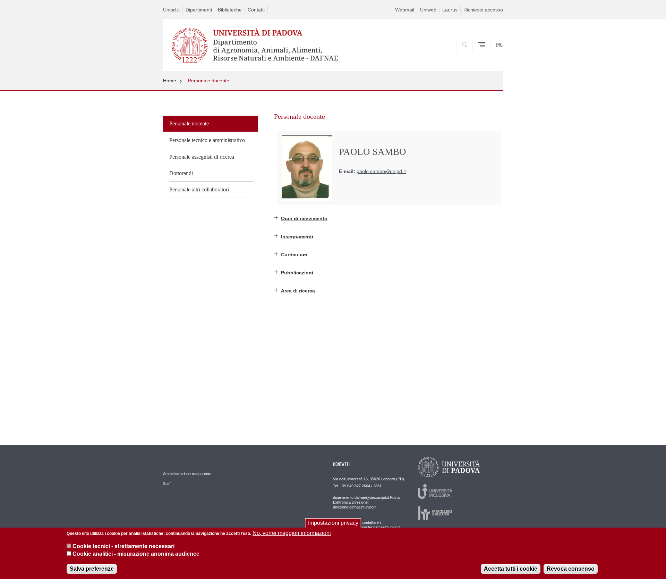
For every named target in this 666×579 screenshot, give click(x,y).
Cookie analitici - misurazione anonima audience (135, 554)
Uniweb (428, 10)
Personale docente (208, 80)
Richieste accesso (483, 10)
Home (169, 80)
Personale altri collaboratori (199, 189)
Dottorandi (181, 173)
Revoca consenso (571, 568)
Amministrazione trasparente (187, 474)
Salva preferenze (92, 568)
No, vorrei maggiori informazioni (292, 533)
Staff (167, 483)
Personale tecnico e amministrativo (207, 140)
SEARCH (491, 54)
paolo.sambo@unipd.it (381, 171)
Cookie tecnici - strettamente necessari (123, 546)
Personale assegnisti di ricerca (201, 157)
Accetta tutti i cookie (510, 568)
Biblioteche (230, 10)
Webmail (404, 10)
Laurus (450, 10)
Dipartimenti (199, 10)
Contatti (256, 10)
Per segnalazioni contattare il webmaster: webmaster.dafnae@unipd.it (366, 524)
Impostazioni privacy (333, 523)
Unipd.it (171, 10)
